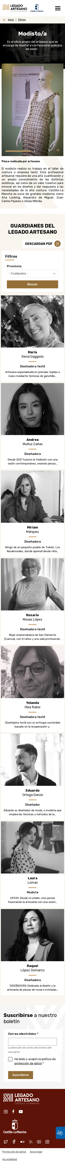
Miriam (32, 527)
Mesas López (32, 619)
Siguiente (57, 150)
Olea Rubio (32, 707)
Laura (32, 878)
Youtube (21, 1111)
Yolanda (32, 703)
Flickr (22, 1142)
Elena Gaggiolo (32, 357)
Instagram (6, 1111)
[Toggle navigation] (57, 8)
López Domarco (32, 970)
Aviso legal (36, 1151)
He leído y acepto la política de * (35, 1061)
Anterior (49, 150)
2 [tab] (34, 151)
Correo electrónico (22, 1034)
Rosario (32, 615)
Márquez (32, 532)
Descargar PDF (39, 244)
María (32, 352)
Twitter (6, 1142)
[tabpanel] (32, 110)
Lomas (32, 883)
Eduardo (33, 790)
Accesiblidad (9, 1159)
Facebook (13, 1111)
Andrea (33, 440)
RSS (31, 1142)
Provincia (14, 266)
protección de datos (28, 1063)
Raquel (32, 966)
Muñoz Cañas (33, 444)
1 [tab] (18, 151)
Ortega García (32, 795)
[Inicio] (15, 8)
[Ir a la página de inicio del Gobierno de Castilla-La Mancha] (36, 7)
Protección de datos (14, 1151)
